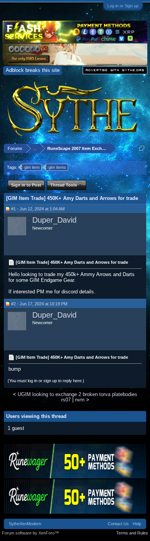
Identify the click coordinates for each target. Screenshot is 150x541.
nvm (80, 400)
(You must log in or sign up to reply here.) (46, 380)
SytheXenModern (25, 523)
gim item (32, 167)
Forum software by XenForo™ (30, 533)
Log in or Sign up (122, 5)
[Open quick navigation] (141, 148)
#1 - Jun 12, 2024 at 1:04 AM (38, 208)
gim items (57, 167)
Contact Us (118, 523)
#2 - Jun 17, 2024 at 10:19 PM (39, 303)
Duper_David (54, 220)
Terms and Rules (132, 533)
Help (137, 523)
